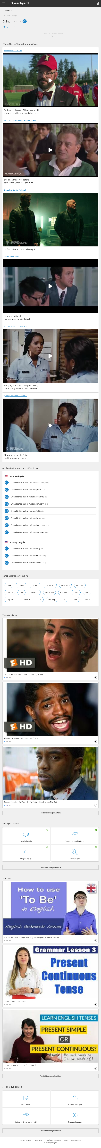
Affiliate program (25, 1140)
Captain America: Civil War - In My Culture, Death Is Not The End (30, 802)
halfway (16, 110)
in (22, 319)
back (6, 182)
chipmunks (25, 599)
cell (26, 249)
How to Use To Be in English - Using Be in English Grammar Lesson (31, 937)
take (22, 388)
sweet (14, 458)
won (9, 316)
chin (21, 592)
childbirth (65, 585)
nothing (7, 458)
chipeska (10, 599)
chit (63, 599)
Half (6, 249)
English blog (38, 1140)
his (13, 113)
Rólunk (66, 1140)
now (34, 110)
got (9, 385)
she (11, 388)
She (5, 385)
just (18, 249)
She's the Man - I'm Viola (13, 50)
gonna (17, 388)
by (31, 110)
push (10, 179)
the (12, 182)
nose (20, 385)
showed (7, 113)
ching (76, 592)
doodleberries (30, 113)
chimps (10, 592)
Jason (16, 455)
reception (32, 249)
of (26, 182)
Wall (23, 182)
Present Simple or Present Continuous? (20, 1065)
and (21, 113)
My (12, 455)
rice (20, 179)
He (38, 110)
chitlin (74, 599)
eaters (26, 179)
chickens (34, 585)
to (21, 110)
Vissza (8, 11)
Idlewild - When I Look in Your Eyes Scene (21, 738)
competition (15, 319)
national (17, 316)
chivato (87, 599)
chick (9, 585)
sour (24, 458)
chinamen (49, 592)
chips (39, 599)
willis (17, 113)
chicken (21, 585)
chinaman (34, 592)
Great (17, 182)
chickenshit (50, 585)
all (25, 385)
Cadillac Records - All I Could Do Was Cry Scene (23, 674)
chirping (51, 599)
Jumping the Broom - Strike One (15, 326)
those (15, 179)
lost (22, 249)
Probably (8, 110)
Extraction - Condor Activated (15, 190)
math (6, 319)
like (26, 455)
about (6, 388)
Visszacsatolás (76, 1140)
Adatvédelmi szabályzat (53, 1140)
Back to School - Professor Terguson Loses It (20, 120)
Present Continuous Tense (14, 1001)
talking (35, 385)
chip (87, 592)
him (26, 388)
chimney (80, 585)
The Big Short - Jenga (11, 256)
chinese (63, 592)
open (28, 385)
